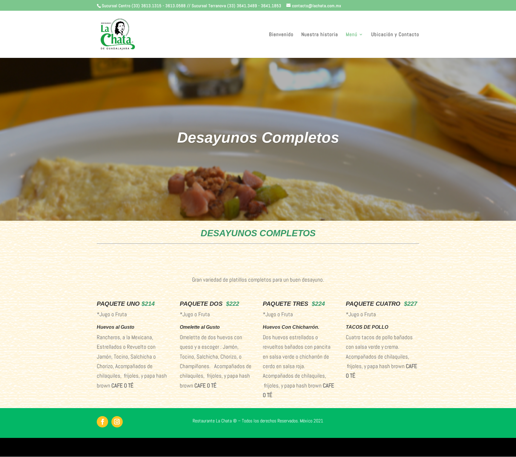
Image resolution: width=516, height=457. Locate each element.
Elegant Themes (122, 447)
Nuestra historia (319, 35)
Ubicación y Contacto (395, 35)
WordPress (160, 447)
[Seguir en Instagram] (117, 421)
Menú (351, 35)
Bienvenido (281, 35)
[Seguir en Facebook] (102, 421)
